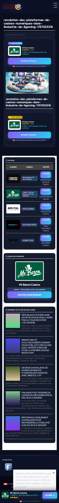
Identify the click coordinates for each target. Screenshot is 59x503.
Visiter (45, 174)
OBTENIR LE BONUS (29, 61)
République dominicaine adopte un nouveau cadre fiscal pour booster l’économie (37, 318)
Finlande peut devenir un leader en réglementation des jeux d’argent (36, 395)
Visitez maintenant (30, 294)
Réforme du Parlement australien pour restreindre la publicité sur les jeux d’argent (35, 421)
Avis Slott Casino (45, 244)
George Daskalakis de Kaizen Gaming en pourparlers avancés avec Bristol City (34, 371)
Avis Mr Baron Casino (45, 197)
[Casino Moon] (14, 6)
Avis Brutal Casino (46, 212)
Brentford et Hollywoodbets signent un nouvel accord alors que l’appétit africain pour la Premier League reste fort (36, 346)
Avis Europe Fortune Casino (45, 182)
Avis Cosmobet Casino (46, 228)
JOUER (50, 495)
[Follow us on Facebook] (8, 470)
